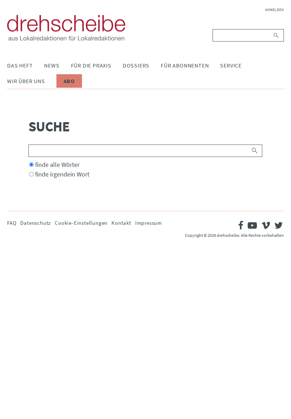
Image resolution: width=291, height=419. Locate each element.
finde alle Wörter (57, 164)
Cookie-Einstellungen (81, 222)
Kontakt (121, 222)
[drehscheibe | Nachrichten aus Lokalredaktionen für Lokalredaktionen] (66, 27)
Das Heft (20, 65)
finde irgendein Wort (62, 174)
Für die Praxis (91, 65)
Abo (69, 81)
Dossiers (136, 65)
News (51, 65)
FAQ (11, 222)
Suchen (276, 35)
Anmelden (274, 9)
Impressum (148, 222)
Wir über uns (26, 81)
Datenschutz (35, 222)
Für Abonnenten (185, 65)
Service (231, 65)
